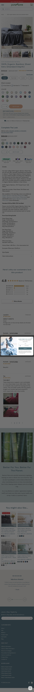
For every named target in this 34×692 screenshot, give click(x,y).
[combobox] (20, 345)
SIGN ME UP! (25, 348)
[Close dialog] (32, 338)
